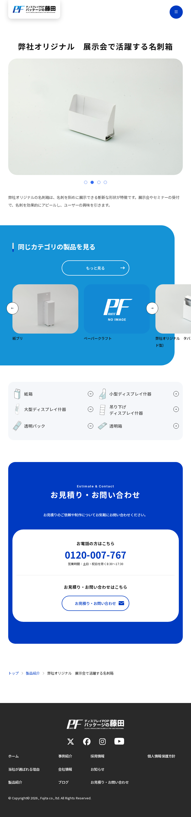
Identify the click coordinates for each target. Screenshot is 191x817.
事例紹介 (65, 756)
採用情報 (97, 756)
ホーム (13, 756)
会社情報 (65, 769)
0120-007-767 (95, 554)
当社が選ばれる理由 (24, 769)
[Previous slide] (12, 308)
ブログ (63, 782)
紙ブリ (17, 338)
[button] (85, 182)
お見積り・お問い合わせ (110, 782)
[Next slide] (152, 308)
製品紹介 (15, 782)
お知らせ (97, 769)
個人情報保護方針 (161, 756)
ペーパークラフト (98, 338)
